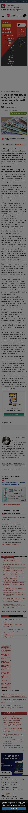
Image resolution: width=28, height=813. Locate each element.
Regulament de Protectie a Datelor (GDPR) (12, 803)
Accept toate (14, 808)
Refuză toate (20, 811)
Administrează (8, 811)
